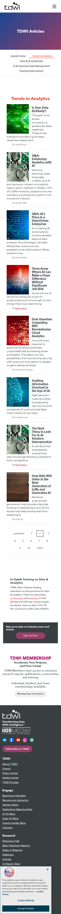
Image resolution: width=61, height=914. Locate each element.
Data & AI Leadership (31, 60)
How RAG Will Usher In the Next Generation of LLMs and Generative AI (42, 484)
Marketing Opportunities (17, 809)
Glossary (7, 827)
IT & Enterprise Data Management (31, 65)
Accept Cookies (25, 908)
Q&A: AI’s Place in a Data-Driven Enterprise (40, 219)
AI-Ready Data (11, 864)
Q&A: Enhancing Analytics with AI (42, 160)
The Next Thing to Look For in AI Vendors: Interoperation (42, 435)
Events (6, 768)
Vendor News (10, 805)
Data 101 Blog (10, 818)
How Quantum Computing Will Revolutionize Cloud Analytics (42, 327)
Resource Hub (10, 841)
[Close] (47, 869)
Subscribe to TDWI (17, 748)
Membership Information (30, 693)
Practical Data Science (31, 70)
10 (28, 547)
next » (40, 547)
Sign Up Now (30, 635)
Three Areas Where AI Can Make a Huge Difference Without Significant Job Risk (41, 278)
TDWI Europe (10, 782)
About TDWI (9, 764)
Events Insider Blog (14, 823)
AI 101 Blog (8, 814)
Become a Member (14, 795)
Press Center (10, 773)
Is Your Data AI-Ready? (40, 109)
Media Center (10, 777)
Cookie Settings (25, 900)
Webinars (8, 854)
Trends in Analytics (42, 55)
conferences (16, 598)
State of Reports (12, 850)
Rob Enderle (21, 308)
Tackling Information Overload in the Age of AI (41, 385)
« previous (18, 533)
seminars (33, 598)
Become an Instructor (15, 800)
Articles (6, 859)
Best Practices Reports (16, 845)
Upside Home (18, 55)
